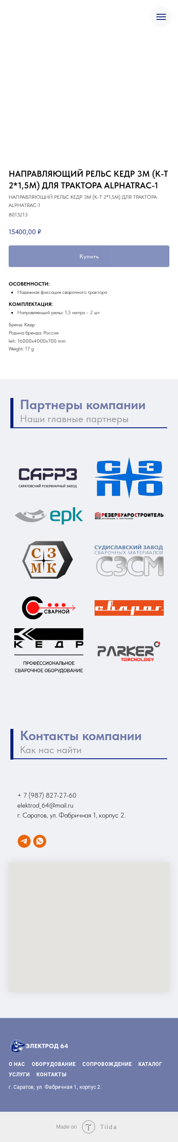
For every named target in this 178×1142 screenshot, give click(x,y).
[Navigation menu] (161, 17)
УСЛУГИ (19, 1075)
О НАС (17, 1064)
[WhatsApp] (39, 841)
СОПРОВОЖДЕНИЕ (107, 1064)
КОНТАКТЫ (51, 1075)
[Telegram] (24, 841)
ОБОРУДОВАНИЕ (54, 1064)
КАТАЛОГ (150, 1064)
